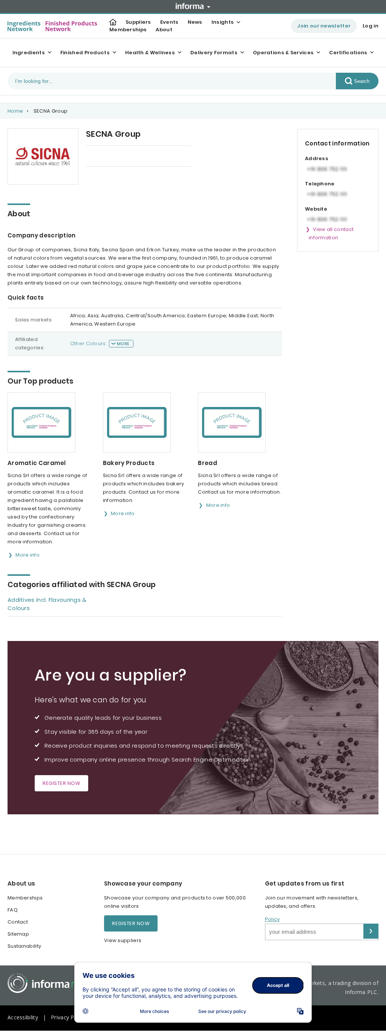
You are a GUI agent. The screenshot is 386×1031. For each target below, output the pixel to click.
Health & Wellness (150, 52)
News (195, 22)
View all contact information (331, 233)
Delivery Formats (213, 52)
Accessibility (23, 1017)
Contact (18, 921)
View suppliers (122, 940)
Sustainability (24, 946)
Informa (193, 6)
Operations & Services (283, 52)
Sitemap (18, 934)
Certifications (348, 52)
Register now (61, 783)
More (123, 344)
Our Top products (108, 156)
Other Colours (88, 343)
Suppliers (138, 22)
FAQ (13, 909)
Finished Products (85, 52)
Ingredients (28, 52)
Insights (222, 22)
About (164, 29)
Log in (370, 25)
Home (15, 111)
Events (169, 22)
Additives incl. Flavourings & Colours (47, 604)
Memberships (128, 29)
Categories (161, 156)
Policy (272, 919)
